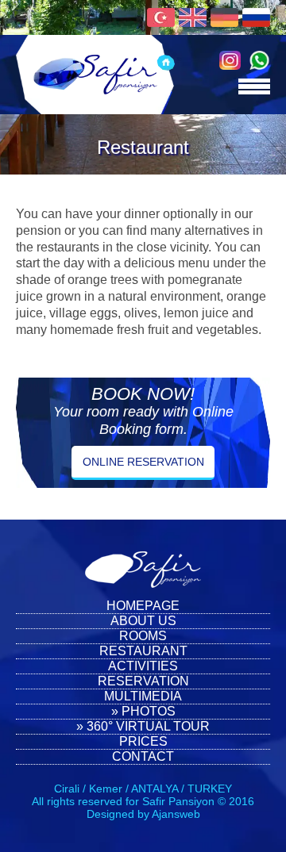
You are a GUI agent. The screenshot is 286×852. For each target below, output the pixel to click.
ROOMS (143, 636)
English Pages (193, 17)
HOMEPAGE (143, 605)
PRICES (143, 741)
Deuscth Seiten (224, 17)
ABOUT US (143, 620)
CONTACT (143, 756)
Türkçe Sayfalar (161, 17)
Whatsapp (259, 60)
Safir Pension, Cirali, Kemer (95, 74)
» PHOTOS (143, 711)
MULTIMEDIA (143, 696)
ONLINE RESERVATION (143, 461)
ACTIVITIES (143, 666)
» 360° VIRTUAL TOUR (143, 726)
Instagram (230, 60)
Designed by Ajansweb (143, 814)
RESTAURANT (143, 651)
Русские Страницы (256, 17)
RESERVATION (143, 681)
